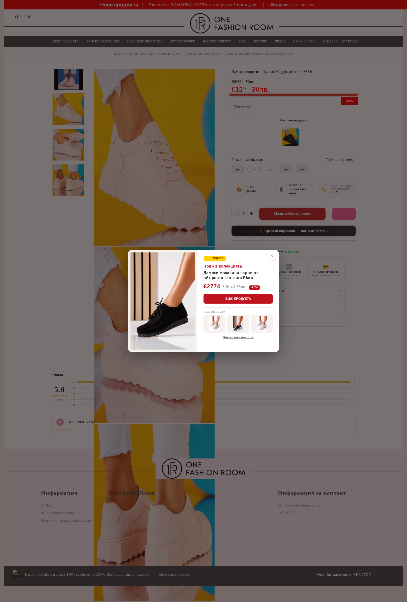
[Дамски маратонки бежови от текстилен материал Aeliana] (262, 324)
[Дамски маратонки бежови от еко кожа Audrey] (214, 324)
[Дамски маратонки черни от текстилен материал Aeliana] (238, 324)
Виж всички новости (238, 337)
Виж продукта (238, 299)
